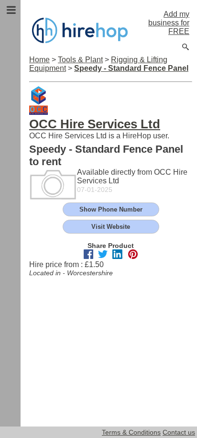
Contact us (179, 432)
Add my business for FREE (168, 22)
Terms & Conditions (131, 432)
